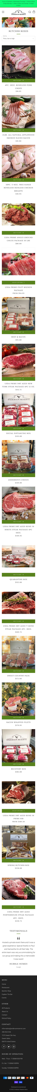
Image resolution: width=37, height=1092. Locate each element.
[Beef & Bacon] (18, 313)
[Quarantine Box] (18, 556)
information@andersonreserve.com (14, 1029)
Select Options (17, 282)
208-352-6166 (6, 1032)
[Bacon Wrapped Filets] (18, 699)
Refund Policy (6, 1018)
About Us (5, 1011)
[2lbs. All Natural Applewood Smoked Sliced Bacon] (18, 111)
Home (4, 984)
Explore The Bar (7, 994)
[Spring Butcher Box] (18, 842)
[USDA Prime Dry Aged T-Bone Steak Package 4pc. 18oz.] (18, 602)
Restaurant (5, 987)
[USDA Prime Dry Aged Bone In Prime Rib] (18, 792)
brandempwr (22, 1087)
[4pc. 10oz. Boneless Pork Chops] (18, 62)
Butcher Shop (6, 991)
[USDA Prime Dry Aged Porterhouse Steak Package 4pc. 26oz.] (18, 888)
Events (4, 998)
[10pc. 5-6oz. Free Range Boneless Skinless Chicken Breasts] (18, 161)
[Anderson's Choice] (18, 456)
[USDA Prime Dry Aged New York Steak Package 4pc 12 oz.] (18, 360)
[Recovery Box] (18, 745)
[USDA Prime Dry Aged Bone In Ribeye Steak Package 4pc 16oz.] (18, 503)
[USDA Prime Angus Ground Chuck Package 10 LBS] (18, 214)
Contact (4, 1015)
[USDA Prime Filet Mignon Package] (18, 264)
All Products (6, 1008)
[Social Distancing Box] (18, 410)
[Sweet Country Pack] (18, 652)
